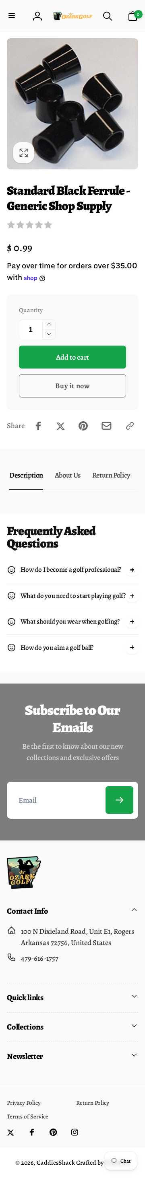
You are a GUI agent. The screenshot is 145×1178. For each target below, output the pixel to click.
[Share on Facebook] (38, 425)
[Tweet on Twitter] (60, 425)
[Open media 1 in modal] (72, 103)
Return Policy (111, 475)
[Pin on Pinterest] (83, 425)
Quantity (31, 310)
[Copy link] (130, 425)
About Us (68, 475)
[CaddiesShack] (24, 886)
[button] (12, 16)
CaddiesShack (56, 1162)
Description (26, 475)
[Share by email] (106, 426)
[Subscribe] (119, 800)
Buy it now (72, 386)
